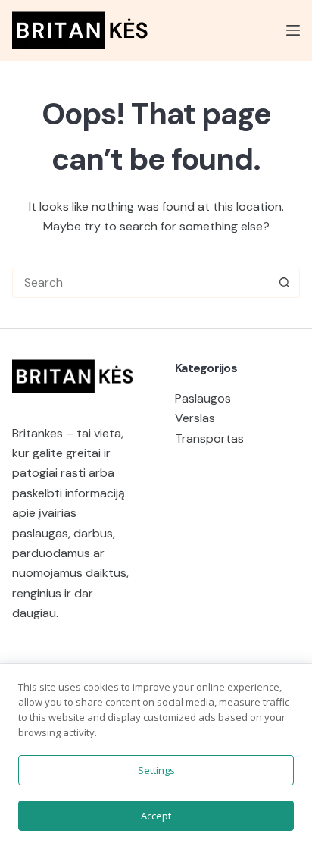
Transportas (209, 438)
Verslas (195, 418)
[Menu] (293, 30)
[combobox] (141, 283)
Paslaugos (203, 398)
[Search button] (284, 282)
